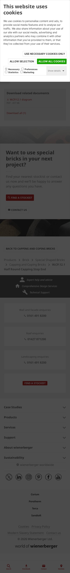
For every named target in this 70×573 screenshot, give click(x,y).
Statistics (13, 72)
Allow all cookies (51, 61)
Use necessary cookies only (44, 53)
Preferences (31, 69)
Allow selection (22, 61)
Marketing (29, 72)
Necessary (14, 69)
